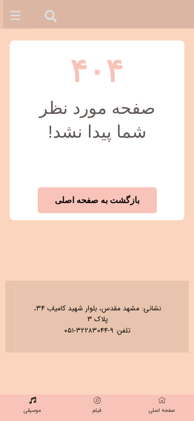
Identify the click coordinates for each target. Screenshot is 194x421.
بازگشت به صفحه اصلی (97, 200)
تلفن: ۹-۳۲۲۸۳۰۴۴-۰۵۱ (97, 330)
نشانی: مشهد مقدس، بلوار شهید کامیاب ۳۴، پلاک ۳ (97, 314)
